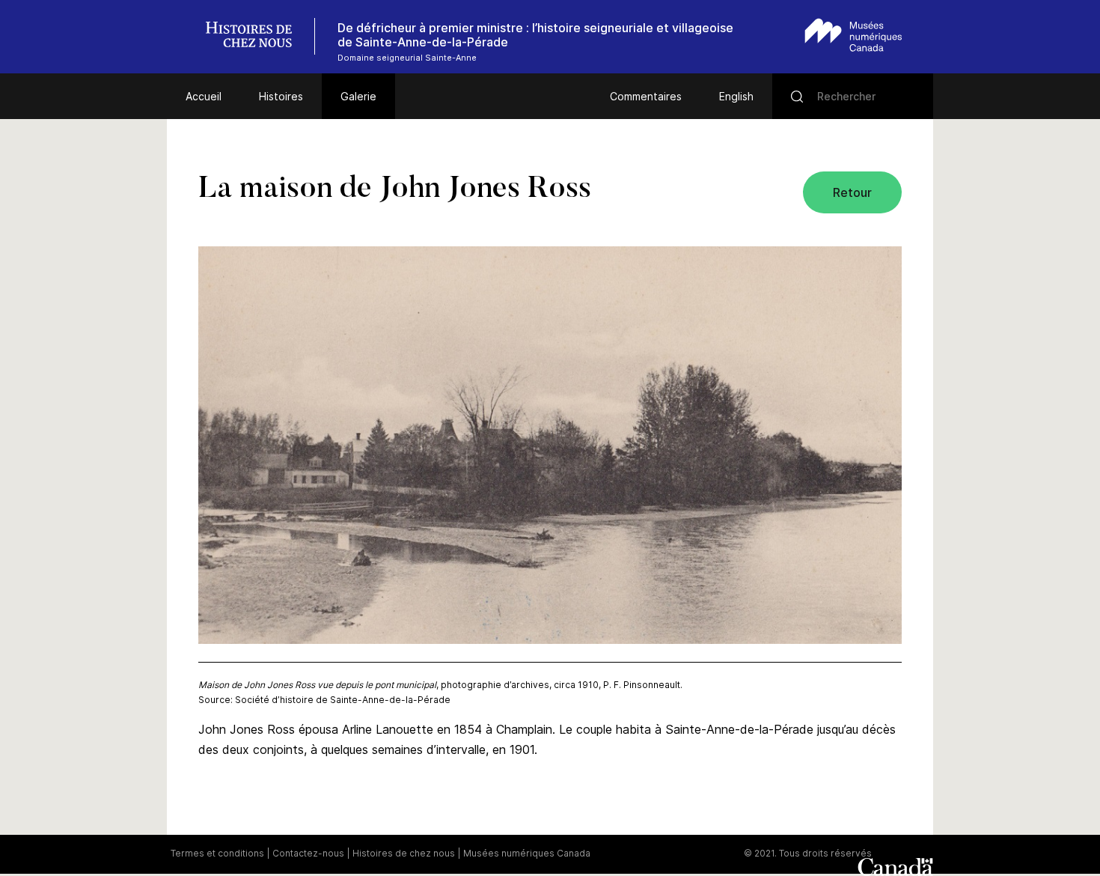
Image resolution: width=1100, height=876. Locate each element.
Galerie (358, 96)
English (736, 96)
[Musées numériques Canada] (853, 35)
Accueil (203, 96)
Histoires (281, 96)
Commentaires (646, 96)
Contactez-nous (308, 853)
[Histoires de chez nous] (256, 36)
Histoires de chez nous (403, 853)
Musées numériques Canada (526, 853)
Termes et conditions (217, 853)
